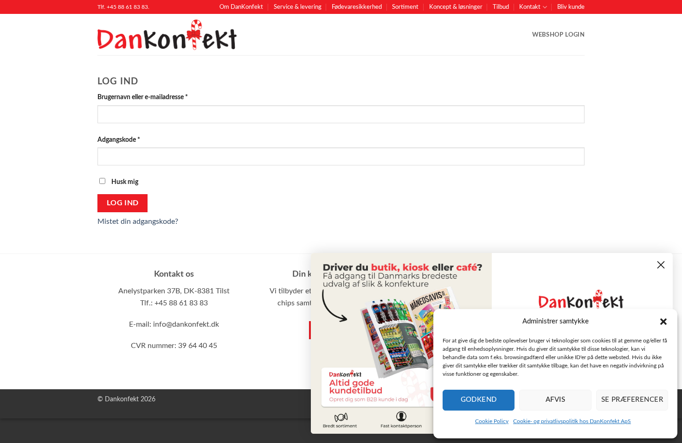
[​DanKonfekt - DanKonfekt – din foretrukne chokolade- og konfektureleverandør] (167, 35)
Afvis (555, 399)
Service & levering (298, 7)
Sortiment (405, 7)
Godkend (479, 399)
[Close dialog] (661, 265)
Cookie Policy (491, 421)
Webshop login (558, 35)
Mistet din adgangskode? (137, 221)
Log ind (123, 203)
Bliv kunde (571, 7)
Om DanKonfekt (241, 7)
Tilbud (501, 7)
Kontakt (529, 7)
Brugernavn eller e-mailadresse (155, 97)
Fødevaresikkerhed (357, 7)
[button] (663, 321)
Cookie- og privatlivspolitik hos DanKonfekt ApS (572, 421)
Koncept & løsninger (456, 7)
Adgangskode (132, 139)
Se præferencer (632, 399)
